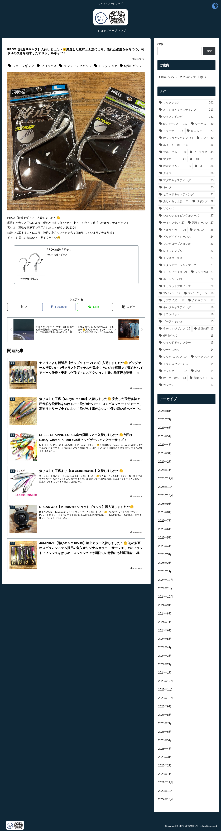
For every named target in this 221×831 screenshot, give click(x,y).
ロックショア (108, 66)
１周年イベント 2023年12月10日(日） (182, 77)
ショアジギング (23, 66)
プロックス (49, 66)
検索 (160, 44)
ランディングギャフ (78, 66)
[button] (128, 307)
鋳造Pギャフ (133, 66)
